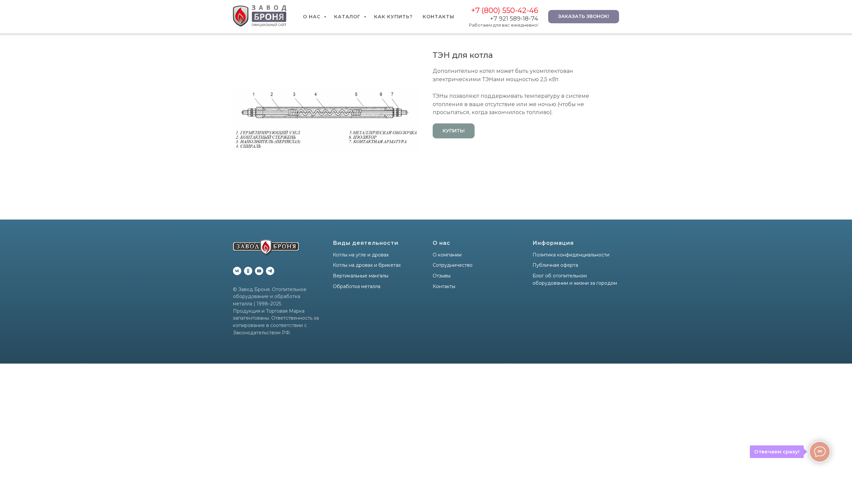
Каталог (348, 17)
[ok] (248, 271)
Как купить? (393, 17)
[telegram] (270, 271)
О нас (312, 17)
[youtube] (259, 271)
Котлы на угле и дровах (361, 255)
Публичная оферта (555, 265)
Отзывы (442, 276)
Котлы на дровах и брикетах (367, 265)
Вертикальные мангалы (360, 276)
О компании (447, 255)
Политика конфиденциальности (570, 255)
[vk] (237, 271)
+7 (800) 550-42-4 (502, 10)
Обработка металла (356, 286)
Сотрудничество (453, 265)
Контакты (438, 17)
